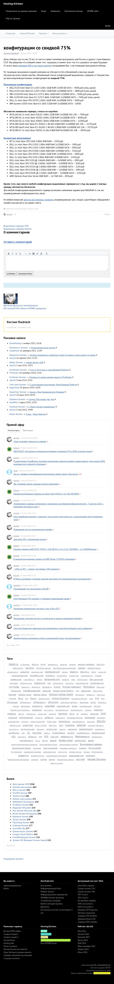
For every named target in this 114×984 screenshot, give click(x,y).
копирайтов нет (103, 965)
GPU (77, 691)
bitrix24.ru (84, 672)
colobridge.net (87, 676)
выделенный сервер (21, 748)
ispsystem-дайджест (69, 702)
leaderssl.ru (37, 706)
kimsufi (16, 706)
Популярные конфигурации (18, 84)
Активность (55, 11)
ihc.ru (20, 698)
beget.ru (74, 671)
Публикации (28, 430)
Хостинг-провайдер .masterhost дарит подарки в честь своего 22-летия (62, 355)
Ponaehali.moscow (75, 718)
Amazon (72, 664)
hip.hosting (79, 695)
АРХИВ (31, 308)
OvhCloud (12, 717)
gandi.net (47, 690)
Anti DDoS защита (43, 668)
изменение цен (49, 752)
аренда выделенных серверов (24, 744)
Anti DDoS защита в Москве (64, 668)
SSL (28, 733)
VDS (13, 736)
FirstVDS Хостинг (20, 793)
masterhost (14, 350)
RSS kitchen (21, 308)
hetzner (12, 694)
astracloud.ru (12, 672)
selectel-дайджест (96, 725)
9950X (43, 664)
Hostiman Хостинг (17, 406)
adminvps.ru (53, 664)
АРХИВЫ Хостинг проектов (52, 897)
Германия (37, 748)
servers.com (51, 729)
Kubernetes (25, 706)
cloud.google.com (20, 675)
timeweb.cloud (98, 733)
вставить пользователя (41, 253)
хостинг (80, 759)
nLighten (84, 714)
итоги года (62, 752)
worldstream (96, 737)
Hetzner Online (40, 694)
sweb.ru (47, 733)
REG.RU (101, 721)
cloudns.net (74, 676)
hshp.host (101, 695)
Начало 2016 (83, 934)
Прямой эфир (15, 425)
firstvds (57, 687)
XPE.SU (45, 741)
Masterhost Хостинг (18, 355)
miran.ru (88, 710)
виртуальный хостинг (48, 744)
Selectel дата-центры (22, 787)
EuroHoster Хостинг (18, 370)
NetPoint (62, 713)
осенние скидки (37, 756)
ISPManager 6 (39, 702)
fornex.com (16, 690)
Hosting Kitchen (13, 3)
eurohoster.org (97, 683)
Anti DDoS (29, 668)
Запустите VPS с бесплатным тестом (30, 539)
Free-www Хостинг (18, 384)
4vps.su (35, 664)
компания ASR (20, 209)
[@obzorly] (11, 298)
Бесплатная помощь (74, 11)
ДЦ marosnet (16, 752)
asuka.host (24, 672)
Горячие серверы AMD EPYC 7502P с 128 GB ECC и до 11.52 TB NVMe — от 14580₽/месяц (55, 549)
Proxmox (24, 721)
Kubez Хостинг (16, 414)
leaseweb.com (63, 706)
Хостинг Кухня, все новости (15, 949)
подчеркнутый (20, 253)
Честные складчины (86, 913)
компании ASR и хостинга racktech (35, 65)
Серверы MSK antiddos (87, 922)
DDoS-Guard (82, 679)
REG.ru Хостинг (19, 790)
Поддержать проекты (13, 858)
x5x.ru (37, 741)
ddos (73, 679)
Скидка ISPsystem (27, 33)
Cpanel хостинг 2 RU (86, 891)
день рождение (50, 748)
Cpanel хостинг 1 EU (86, 888)
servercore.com (28, 729)
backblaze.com (52, 671)
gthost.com (86, 690)
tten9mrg (17, 585)
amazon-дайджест (86, 664)
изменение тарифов (32, 752)
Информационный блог (51, 888)
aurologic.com (37, 672)
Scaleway (70, 725)
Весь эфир (11, 645)
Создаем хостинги (12, 958)
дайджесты (41, 308)
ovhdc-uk (38, 718)
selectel (81, 725)
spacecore (72, 729)
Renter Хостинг (16, 362)
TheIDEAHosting (83, 733)
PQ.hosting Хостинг (21, 822)
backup (65, 672)
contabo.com (16, 679)
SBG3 (61, 725)
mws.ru (21, 714)
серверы (34, 759)
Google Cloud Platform (63, 690)
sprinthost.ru (14, 733)
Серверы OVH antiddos (87, 916)
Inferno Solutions (60, 698)
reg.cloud (91, 721)
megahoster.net (62, 710)
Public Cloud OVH (38, 721)
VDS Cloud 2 (83, 897)
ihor (26, 698)
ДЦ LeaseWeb (94, 748)
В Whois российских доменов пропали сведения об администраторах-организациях (52, 579)
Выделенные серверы (91, 744)
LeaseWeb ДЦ (19, 828)
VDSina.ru (32, 736)
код (29, 253)
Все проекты (46, 885)
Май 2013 (82, 943)
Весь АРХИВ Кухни (49, 943)
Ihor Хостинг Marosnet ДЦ (24, 810)
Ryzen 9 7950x (41, 725)
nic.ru (72, 713)
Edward (16, 448)
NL (78, 714)
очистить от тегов (47, 253)
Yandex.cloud (66, 740)
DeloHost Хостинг (17, 399)
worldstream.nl (26, 740)
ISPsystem (53, 702)
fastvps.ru (26, 687)
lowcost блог (9, 940)
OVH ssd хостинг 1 (85, 904)
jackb (16, 470)
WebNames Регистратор (23, 801)
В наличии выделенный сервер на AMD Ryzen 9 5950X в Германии (44, 559)
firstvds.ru (89, 686)
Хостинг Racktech (11, 53)
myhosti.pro (31, 714)
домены (82, 748)
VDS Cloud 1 (83, 894)
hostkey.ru (90, 695)
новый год (23, 755)
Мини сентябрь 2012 (86, 946)
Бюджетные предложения (17, 138)
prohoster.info (13, 721)
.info (108, 970)
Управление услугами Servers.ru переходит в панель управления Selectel (47, 618)
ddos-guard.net (96, 679)
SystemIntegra (58, 733)
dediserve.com (26, 683)
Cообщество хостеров (50, 900)
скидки (52, 759)
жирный (8, 253)
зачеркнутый (16, 253)
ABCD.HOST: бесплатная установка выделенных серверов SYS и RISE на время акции (53, 451)
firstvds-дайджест (71, 686)
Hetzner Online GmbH (61, 694)
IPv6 (102, 698)
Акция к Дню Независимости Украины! (47, 392)
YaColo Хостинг (19, 819)
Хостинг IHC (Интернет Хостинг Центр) (30, 840)
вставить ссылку (37, 253)
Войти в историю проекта (52, 904)
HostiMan (14, 402)
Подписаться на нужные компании (21, 11)
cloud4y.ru (50, 675)
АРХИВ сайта (93, 11)
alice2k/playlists (31, 305)
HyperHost (14, 387)
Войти (107, 26)
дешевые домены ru (68, 748)
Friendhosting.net (32, 690)
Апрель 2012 (83, 949)
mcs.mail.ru (48, 710)
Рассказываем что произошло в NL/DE (31, 588)
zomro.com (80, 740)
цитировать (26, 253)
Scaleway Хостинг (20, 825)
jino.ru (93, 702)
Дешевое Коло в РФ (86, 919)
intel (91, 698)
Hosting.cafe (9, 943)
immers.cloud (44, 698)
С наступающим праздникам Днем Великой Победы (53, 384)
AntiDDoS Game (94, 668)
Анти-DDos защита (86, 885)
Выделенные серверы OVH (16, 226)
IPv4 (97, 698)
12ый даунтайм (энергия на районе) (30, 441)
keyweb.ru (102, 702)
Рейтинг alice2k (47, 891)
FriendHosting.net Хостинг (24, 837)
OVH (103, 713)
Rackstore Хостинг (21, 816)
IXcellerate (84, 702)
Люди (43, 11)
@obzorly (17, 305)
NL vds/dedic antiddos (87, 900)
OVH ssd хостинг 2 (85, 907)
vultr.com (54, 736)
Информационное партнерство (54, 894)
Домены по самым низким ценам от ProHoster (50, 377)
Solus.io (62, 729)
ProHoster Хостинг (18, 377)
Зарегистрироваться (12, 885)
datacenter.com (52, 679)
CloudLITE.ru (62, 676)
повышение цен (76, 755)
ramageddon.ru (78, 721)
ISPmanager (12, 702)
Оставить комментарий (18, 242)
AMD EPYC (101, 664)
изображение (33, 253)
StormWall (37, 733)
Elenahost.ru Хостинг (19, 347)
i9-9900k (12, 698)
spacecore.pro (86, 729)
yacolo (53, 740)
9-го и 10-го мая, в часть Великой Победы (49, 370)
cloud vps (102, 672)
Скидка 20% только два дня (41, 399)
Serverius (40, 729)
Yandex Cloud (19, 796)
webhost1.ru (67, 736)
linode (74, 706)
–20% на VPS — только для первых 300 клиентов (36, 569)
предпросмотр (25, 273)
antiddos (82, 668)
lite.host (97, 706)
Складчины (10, 33)
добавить (11, 273)
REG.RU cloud (15, 725)
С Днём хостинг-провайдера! (41, 406)
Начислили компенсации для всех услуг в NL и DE (36, 608)
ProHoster (14, 372)
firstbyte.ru (36, 687)
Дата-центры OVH (21, 784)
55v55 (107, 967)
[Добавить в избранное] (15, 214)
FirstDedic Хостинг (21, 804)
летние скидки (75, 752)
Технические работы (65, 759)
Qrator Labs (51, 721)
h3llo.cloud (97, 691)
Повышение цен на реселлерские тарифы (33, 529)
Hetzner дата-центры (22, 799)
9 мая (36, 209)
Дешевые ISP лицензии (88, 910)
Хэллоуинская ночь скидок (43, 347)
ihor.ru (33, 698)
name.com (42, 714)
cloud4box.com (36, 675)
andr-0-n (17, 605)
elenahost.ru (58, 683)
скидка (30, 209)
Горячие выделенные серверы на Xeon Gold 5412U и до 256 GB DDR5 (46, 494)
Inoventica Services (79, 698)
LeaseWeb (50, 706)
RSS (29, 327)
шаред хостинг (56, 763)
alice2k (9, 214)
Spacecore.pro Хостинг (23, 831)
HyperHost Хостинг (18, 392)
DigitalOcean (39, 683)
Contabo (98, 676)
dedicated (14, 683)
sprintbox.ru (99, 729)
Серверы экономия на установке (18, 955)
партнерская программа (56, 756)
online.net (94, 713)
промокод (90, 755)
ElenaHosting (15, 343)
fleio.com (100, 687)
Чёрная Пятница (96, 759)
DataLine (65, 679)
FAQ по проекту (13, 18)
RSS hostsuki (9, 308)
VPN (40, 737)
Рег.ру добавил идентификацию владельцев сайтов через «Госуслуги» (46, 474)
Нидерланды (97, 752)
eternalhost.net (82, 683)
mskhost (11, 713)
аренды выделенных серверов (39, 199)
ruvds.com (28, 725)
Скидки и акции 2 (11, 937)
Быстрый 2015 (84, 937)
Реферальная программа (18, 759)
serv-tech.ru (14, 729)
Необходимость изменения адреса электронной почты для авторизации (47, 638)
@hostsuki (8, 305)
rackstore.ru (64, 721)
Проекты (43, 33)
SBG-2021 (53, 725)
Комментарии (14, 430)
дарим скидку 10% (34, 362)
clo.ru (93, 672)
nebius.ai (52, 714)
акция (91, 740)
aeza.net (63, 664)
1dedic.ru (13, 664)
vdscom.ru (22, 737)
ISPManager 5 (25, 702)
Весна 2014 (83, 940)
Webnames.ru (82, 736)
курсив (12, 253)
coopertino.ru (29, 679)
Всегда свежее (59, 33)
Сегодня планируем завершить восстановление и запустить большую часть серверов (52, 628)
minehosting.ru (77, 710)
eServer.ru (69, 683)
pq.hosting (90, 717)
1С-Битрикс (25, 664)
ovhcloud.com (26, 717)
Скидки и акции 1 (11, 934)
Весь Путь (82, 931)
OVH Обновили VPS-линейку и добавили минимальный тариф (41, 598)
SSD (23, 733)
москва (87, 752)
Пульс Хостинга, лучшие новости (17, 952)
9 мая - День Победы (36, 414)
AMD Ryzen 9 (18, 668)
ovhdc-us (49, 717)
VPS (46, 736)
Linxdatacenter (86, 706)
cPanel (39, 679)
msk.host (98, 709)
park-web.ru (60, 718)
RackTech (10, 209)
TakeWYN (71, 733)
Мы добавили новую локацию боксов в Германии (36, 484)
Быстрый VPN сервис (12, 931)
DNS (49, 683)
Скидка (43, 759)
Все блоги (11, 845)
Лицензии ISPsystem (22, 807)
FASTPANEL (14, 687)
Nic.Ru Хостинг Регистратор (25, 813)
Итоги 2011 (82, 952)
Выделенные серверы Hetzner (18, 229)
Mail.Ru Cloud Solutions (20, 710)
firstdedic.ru (47, 687)
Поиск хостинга (10, 946)
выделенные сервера (68, 744)
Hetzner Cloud (24, 694)
